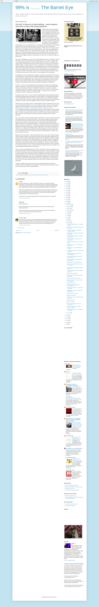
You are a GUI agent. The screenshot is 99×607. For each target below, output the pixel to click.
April (68, 219)
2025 (67, 183)
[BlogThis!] (23, 173)
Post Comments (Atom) (26, 232)
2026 (67, 181)
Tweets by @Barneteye (69, 103)
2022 (67, 188)
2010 (67, 320)
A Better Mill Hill (69, 435)
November (69, 206)
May (68, 217)
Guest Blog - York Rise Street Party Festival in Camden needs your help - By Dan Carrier (74, 142)
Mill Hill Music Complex (70, 505)
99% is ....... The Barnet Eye (44, 7)
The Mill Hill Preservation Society (72, 490)
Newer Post (18, 230)
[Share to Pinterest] (27, 173)
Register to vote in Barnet (70, 495)
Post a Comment (20, 227)
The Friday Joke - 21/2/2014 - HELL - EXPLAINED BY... (74, 254)
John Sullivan (37, 174)
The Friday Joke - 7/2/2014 (72, 293)
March (68, 220)
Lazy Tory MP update (71, 282)
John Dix (68, 371)
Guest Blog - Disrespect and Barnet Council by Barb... (74, 231)
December (69, 204)
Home (38, 230)
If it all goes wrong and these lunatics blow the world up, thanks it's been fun (74, 151)
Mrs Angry (21, 217)
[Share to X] (24, 173)
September (69, 210)
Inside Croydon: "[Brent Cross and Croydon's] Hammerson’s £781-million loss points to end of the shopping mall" (77, 424)
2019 (67, 194)
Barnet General (31, 174)
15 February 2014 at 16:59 (24, 225)
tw (19, 181)
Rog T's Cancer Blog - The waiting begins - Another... (74, 307)
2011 (67, 318)
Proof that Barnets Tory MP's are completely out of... (73, 285)
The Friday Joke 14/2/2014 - (72, 273)
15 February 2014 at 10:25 (24, 213)
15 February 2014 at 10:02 (24, 198)
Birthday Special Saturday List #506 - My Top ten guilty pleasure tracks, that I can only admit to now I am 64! (77, 125)
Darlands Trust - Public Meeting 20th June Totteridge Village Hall (76, 438)
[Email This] (21, 173)
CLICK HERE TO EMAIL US (70, 70)
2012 (67, 316)
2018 (67, 195)
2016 (67, 199)
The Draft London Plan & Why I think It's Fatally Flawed (76, 374)
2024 (67, 185)
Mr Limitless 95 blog (70, 407)
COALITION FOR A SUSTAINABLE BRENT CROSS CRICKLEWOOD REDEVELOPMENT (73, 420)
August (68, 211)
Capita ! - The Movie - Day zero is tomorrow (74, 109)
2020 (67, 192)
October (68, 208)
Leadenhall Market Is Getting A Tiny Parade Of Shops (77, 366)
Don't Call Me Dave (70, 470)
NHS (41, 174)
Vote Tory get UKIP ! (71, 300)
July (68, 213)
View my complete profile (69, 560)
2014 (67, 203)
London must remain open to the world (73, 449)
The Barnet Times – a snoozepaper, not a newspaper (76, 460)
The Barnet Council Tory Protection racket (74, 116)
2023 (67, 186)
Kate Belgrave (69, 396)
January (68, 312)
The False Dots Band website (71, 504)
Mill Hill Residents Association (71, 485)
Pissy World (74, 471)
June (68, 215)
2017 (67, 197)
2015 (67, 201)
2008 (67, 324)
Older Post (57, 230)
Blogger (55, 597)
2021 (67, 190)
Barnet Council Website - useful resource (74, 486)
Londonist (68, 363)
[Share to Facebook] (26, 173)
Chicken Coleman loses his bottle (74, 278)
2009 (67, 322)
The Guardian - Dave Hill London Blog (74, 448)
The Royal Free (45, 174)
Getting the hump (69, 134)
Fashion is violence (71, 301)
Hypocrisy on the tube (71, 295)
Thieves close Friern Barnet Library (74, 262)
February (69, 222)
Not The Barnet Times (70, 457)
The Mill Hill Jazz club (69, 488)
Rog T (74, 543)
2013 (67, 315)
